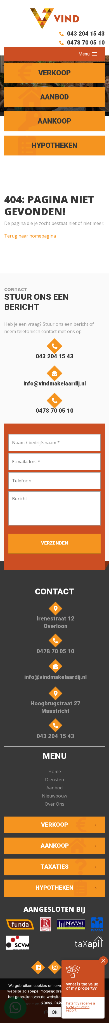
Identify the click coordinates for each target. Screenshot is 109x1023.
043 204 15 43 (85, 33)
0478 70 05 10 (85, 42)
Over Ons (54, 804)
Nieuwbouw (54, 796)
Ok (55, 1012)
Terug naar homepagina (30, 236)
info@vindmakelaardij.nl (54, 383)
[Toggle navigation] (94, 54)
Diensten (54, 779)
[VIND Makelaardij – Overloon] (54, 18)
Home (54, 771)
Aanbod (54, 788)
